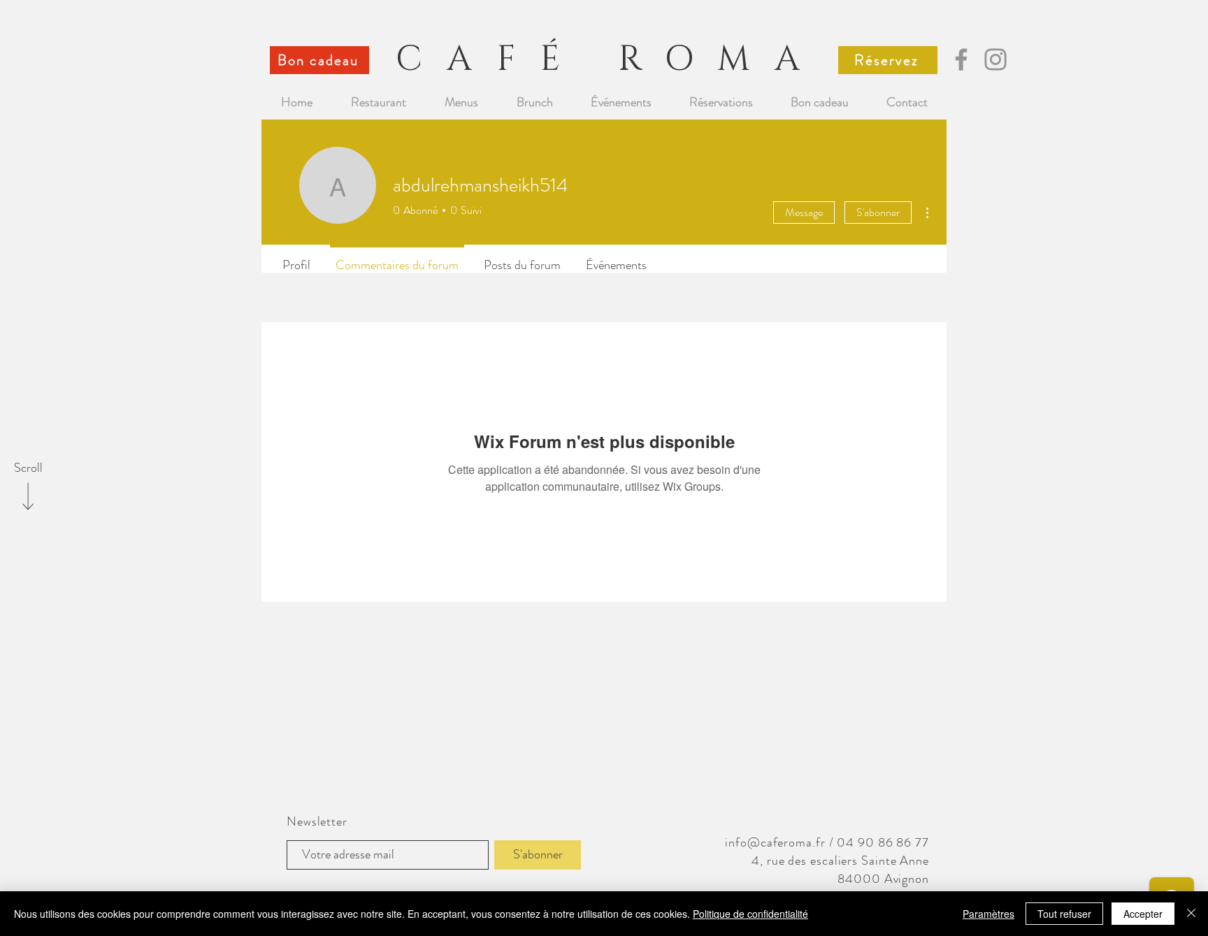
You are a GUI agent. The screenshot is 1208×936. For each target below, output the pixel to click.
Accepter (1143, 914)
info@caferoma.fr (775, 842)
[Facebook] (961, 59)
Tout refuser (1064, 914)
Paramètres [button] (988, 914)
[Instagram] (995, 59)
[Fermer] (1191, 913)
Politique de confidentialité (750, 914)
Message (804, 212)
